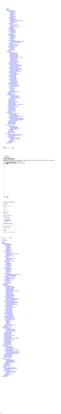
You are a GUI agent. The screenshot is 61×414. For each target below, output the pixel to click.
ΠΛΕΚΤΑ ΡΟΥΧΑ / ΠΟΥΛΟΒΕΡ (13, 91)
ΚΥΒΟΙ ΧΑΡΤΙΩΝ (13, 18)
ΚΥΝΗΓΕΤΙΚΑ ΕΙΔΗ (11, 92)
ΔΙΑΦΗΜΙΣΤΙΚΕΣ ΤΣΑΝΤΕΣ (10, 94)
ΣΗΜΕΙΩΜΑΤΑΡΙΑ (13, 25)
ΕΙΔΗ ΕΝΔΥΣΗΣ (9, 51)
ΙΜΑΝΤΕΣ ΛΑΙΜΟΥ (11, 49)
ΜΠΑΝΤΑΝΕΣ (8, 322)
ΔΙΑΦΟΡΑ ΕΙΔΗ (12, 17)
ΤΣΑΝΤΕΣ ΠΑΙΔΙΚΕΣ (12, 109)
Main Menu (4, 239)
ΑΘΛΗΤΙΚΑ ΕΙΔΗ (9, 112)
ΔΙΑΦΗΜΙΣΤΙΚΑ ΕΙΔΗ (12, 11)
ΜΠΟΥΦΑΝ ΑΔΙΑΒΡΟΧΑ (14, 55)
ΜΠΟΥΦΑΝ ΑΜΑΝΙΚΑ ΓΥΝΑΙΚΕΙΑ (16, 57)
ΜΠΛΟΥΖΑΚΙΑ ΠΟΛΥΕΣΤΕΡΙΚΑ (11, 298)
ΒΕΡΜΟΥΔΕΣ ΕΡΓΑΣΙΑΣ (14, 62)
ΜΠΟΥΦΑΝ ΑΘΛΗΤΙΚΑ (12, 122)
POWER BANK (12, 31)
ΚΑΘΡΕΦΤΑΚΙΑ (13, 16)
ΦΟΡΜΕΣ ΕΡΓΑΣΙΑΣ (13, 60)
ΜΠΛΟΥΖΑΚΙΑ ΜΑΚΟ (14, 64)
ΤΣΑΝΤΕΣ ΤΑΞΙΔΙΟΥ (11, 102)
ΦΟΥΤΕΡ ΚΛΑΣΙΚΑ (13, 80)
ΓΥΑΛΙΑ (11, 39)
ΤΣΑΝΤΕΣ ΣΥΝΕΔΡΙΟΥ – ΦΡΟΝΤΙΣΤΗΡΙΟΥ (15, 104)
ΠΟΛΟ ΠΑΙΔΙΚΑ (13, 78)
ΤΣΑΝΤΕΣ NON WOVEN (14, 96)
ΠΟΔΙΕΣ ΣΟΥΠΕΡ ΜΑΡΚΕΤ (15, 128)
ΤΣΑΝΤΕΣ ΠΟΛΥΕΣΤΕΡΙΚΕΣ (15, 97)
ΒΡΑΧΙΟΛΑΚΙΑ (13, 14)
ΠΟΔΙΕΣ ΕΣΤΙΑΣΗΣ (11, 125)
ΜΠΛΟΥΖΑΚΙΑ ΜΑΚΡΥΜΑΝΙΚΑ (16, 69)
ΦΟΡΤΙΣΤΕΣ (12, 33)
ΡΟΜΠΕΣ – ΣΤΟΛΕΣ (9, 293)
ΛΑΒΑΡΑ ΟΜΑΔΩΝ (11, 124)
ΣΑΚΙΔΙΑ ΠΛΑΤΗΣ (7, 334)
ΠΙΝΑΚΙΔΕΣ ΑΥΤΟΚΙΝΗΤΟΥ (11, 275)
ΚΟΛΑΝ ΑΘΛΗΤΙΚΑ (11, 121)
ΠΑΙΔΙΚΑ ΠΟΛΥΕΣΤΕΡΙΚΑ (14, 73)
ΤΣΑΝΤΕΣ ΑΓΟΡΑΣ (7, 328)
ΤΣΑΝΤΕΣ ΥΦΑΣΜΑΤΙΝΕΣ (14, 95)
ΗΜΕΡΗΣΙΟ (12, 29)
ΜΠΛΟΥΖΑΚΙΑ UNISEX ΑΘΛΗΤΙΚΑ (16, 118)
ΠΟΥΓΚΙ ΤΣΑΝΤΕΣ (11, 107)
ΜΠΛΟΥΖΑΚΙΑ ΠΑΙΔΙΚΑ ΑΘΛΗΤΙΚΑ (16, 119)
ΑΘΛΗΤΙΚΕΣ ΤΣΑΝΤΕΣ (12, 100)
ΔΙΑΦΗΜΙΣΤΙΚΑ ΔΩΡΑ (10, 10)
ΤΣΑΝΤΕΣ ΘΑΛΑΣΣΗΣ (12, 111)
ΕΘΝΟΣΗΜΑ (6, 375)
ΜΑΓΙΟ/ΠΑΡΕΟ (8, 269)
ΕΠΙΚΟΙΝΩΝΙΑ (4, 376)
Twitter (7, 215)
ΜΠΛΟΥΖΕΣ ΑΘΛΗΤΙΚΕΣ (12, 117)
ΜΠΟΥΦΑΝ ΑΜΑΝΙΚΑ (14, 56)
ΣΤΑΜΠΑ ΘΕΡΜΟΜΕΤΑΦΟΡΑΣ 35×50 (14, 135)
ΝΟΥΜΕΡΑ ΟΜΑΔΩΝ (12, 141)
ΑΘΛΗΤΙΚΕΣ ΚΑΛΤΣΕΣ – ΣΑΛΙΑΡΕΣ (16, 116)
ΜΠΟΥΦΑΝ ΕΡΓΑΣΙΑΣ (14, 53)
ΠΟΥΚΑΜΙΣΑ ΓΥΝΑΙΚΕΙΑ (14, 85)
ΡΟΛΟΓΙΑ (10, 50)
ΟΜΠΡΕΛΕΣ (10, 43)
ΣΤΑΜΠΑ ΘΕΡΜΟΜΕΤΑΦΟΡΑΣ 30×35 (14, 134)
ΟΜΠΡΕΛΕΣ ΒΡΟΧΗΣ (14, 44)
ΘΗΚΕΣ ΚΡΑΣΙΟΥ (11, 110)
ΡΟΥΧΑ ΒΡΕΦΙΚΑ (13, 75)
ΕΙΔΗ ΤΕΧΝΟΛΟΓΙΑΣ (12, 30)
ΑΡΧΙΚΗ (7, 8)
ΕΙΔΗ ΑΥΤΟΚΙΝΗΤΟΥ (12, 40)
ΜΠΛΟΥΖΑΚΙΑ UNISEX (12, 63)
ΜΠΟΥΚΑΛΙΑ (12, 48)
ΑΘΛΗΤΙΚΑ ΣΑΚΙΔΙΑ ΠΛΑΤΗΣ (13, 101)
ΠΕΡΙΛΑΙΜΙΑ (12, 90)
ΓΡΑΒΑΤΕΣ (10, 93)
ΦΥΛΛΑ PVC (12, 139)
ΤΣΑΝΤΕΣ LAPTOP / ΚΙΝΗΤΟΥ (13, 106)
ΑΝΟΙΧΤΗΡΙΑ (12, 13)
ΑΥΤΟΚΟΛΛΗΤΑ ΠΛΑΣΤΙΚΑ (15, 138)
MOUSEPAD (12, 21)
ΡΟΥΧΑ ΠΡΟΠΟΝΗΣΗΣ (12, 114)
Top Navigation (4, 240)
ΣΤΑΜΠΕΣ (8, 133)
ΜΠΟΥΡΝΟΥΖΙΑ (13, 37)
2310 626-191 (5, 207)
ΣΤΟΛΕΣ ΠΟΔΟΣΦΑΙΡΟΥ (14, 113)
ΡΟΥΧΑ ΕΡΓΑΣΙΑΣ (11, 52)
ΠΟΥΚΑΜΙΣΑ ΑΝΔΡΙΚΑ (14, 84)
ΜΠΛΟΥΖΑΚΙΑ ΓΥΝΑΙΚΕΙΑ (13, 67)
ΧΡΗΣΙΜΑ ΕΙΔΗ (11, 46)
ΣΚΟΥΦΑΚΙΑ (12, 88)
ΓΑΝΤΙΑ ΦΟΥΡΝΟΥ (11, 132)
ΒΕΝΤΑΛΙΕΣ (12, 38)
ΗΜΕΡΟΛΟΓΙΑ (10, 28)
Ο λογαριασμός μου (8, 219)
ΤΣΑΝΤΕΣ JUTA (13, 98)
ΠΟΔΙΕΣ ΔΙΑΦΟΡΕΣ (13, 129)
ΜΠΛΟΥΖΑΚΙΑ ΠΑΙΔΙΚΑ (8, 305)
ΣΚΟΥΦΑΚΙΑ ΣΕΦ (11, 131)
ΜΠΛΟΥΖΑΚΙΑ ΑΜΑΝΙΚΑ (14, 66)
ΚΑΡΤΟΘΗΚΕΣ (12, 19)
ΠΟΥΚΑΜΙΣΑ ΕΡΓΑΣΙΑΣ (12, 83)
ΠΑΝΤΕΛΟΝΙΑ (6, 364)
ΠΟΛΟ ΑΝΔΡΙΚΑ (9, 310)
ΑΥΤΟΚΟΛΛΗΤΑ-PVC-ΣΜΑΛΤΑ (13, 137)
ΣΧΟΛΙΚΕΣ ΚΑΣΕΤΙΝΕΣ (14, 27)
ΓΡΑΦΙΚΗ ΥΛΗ (10, 23)
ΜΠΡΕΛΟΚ (12, 12)
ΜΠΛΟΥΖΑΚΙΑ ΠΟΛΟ (12, 76)
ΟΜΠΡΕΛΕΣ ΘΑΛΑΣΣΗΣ (14, 45)
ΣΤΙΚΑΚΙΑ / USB (13, 32)
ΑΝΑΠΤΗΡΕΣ (8, 245)
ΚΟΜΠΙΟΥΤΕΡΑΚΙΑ (13, 22)
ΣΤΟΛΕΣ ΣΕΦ (6, 363)
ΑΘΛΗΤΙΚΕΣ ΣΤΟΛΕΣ (8, 346)
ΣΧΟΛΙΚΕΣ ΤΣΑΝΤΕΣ (12, 103)
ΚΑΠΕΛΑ (12, 87)
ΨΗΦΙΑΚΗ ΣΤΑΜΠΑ (7, 369)
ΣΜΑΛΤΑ (11, 140)
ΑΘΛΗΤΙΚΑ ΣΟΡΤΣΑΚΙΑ (14, 115)
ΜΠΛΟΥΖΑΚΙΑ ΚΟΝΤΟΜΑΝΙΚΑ (16, 68)
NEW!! (7, 9)
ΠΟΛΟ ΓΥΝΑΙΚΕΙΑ (9, 311)
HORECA (4, 358)
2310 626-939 (5, 209)
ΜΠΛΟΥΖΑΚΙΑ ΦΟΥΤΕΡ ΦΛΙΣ (9, 316)
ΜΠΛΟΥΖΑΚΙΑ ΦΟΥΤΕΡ (12, 79)
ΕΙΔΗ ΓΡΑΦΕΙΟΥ (7, 251)
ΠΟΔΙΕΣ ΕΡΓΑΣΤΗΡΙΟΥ (14, 127)
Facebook (4, 215)
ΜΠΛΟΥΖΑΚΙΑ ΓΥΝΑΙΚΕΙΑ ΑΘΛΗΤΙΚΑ (13, 352)
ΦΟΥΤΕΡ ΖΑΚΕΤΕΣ (13, 82)
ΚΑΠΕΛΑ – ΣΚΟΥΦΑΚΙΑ (12, 86)
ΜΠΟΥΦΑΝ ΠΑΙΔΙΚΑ (14, 54)
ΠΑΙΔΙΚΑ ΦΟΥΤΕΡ (13, 74)
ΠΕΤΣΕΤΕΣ (12, 36)
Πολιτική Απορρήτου (8, 220)
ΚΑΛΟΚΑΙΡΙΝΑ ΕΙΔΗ (12, 35)
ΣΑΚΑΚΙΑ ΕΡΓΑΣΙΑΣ (9, 292)
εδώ (14, 232)
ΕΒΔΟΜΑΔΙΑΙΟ (8, 263)
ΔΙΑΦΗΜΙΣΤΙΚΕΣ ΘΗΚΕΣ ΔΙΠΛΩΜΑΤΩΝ (17, 41)
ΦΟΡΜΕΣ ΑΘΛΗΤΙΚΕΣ (12, 123)
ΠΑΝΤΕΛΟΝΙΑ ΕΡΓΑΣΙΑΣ (14, 61)
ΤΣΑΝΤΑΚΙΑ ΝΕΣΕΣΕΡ (12, 108)
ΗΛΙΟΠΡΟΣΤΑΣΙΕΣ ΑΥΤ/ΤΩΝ (15, 42)
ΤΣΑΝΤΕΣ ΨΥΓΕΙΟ (7, 340)
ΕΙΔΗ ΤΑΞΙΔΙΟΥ (11, 34)
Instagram (9, 215)
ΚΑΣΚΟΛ (11, 89)
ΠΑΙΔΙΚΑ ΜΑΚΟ (13, 72)
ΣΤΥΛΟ (7, 257)
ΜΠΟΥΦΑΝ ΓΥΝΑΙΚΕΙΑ (10, 287)
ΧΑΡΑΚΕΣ (12, 26)
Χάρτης (6, 221)
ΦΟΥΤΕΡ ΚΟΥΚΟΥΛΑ (14, 81)
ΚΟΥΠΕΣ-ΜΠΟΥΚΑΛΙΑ (12, 47)
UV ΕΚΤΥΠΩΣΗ (7, 370)
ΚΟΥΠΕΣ (7, 281)
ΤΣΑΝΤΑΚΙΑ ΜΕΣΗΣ (11, 105)
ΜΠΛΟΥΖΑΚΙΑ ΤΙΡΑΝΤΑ (14, 70)
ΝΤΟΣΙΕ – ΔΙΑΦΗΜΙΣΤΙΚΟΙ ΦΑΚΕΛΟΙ (16, 20)
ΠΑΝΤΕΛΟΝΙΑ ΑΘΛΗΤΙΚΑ (13, 120)
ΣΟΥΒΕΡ (11, 15)
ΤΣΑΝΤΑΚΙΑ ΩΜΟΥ (11, 99)
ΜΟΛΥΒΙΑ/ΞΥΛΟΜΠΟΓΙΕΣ (14, 24)
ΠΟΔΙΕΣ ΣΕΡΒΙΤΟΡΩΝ (14, 126)
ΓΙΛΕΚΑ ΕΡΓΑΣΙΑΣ (13, 58)
